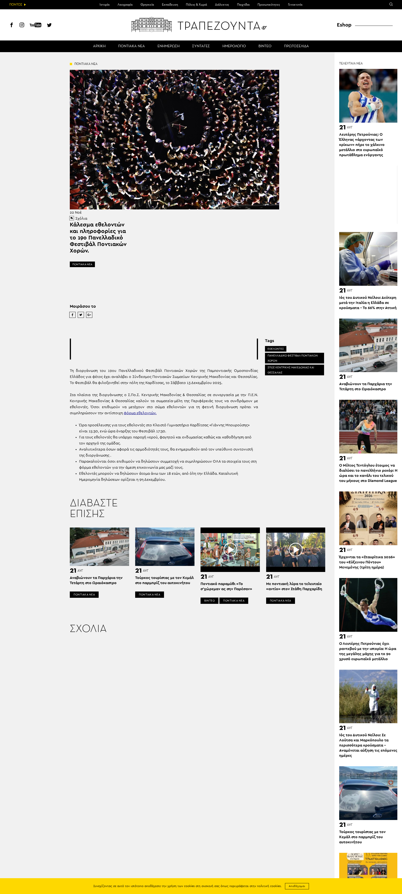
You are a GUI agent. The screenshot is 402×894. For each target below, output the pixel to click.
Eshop (344, 24)
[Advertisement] (163, 349)
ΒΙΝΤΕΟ (264, 46)
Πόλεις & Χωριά (196, 4)
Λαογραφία (125, 4)
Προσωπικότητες (269, 4)
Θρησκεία (147, 4)
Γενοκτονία (295, 4)
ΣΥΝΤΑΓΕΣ (201, 46)
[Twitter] (49, 25)
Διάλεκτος (222, 4)
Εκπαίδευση (170, 4)
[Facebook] (11, 25)
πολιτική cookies (269, 886)
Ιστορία (105, 4)
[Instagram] (22, 25)
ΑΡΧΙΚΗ (99, 46)
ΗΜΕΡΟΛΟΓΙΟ (234, 46)
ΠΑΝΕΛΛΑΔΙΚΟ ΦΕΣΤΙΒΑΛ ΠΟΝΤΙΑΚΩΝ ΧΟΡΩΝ (293, 358)
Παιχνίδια (243, 4)
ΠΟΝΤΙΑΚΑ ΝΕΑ (131, 46)
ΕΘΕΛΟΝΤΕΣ (276, 348)
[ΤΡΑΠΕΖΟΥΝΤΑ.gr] (201, 24)
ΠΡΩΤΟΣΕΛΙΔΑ (296, 46)
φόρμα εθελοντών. (140, 413)
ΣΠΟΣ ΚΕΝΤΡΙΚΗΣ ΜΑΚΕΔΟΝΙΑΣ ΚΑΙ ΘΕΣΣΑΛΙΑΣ (291, 370)
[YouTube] (35, 25)
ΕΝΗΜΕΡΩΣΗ (168, 46)
